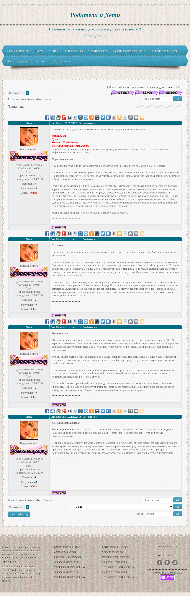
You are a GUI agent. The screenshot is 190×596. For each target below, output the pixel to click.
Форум (11, 98)
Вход (175, 546)
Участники (137, 87)
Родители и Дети (95, 14)
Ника (29, 123)
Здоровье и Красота (25, 98)
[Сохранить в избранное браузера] (119, 117)
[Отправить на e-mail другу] (125, 117)
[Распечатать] (136, 117)
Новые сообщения (119, 87)
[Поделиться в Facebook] (47, 117)
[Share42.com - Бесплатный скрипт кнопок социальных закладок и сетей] (142, 117)
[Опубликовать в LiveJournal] (75, 117)
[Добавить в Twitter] (103, 117)
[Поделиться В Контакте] (108, 117)
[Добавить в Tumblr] (97, 117)
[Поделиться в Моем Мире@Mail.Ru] (80, 117)
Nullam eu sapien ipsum (66, 562)
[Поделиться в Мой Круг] (86, 117)
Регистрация (164, 546)
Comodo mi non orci (65, 551)
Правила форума (155, 87)
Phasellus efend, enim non (67, 556)
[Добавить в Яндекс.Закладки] (114, 117)
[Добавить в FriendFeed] (52, 117)
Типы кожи (48, 98)
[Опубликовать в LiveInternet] (69, 117)
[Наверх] (130, 117)
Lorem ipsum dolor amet (67, 546)
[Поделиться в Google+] (64, 117)
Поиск (170, 87)
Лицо (38, 98)
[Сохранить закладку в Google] (58, 117)
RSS (178, 87)
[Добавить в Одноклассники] (91, 117)
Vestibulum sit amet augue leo (70, 567)
